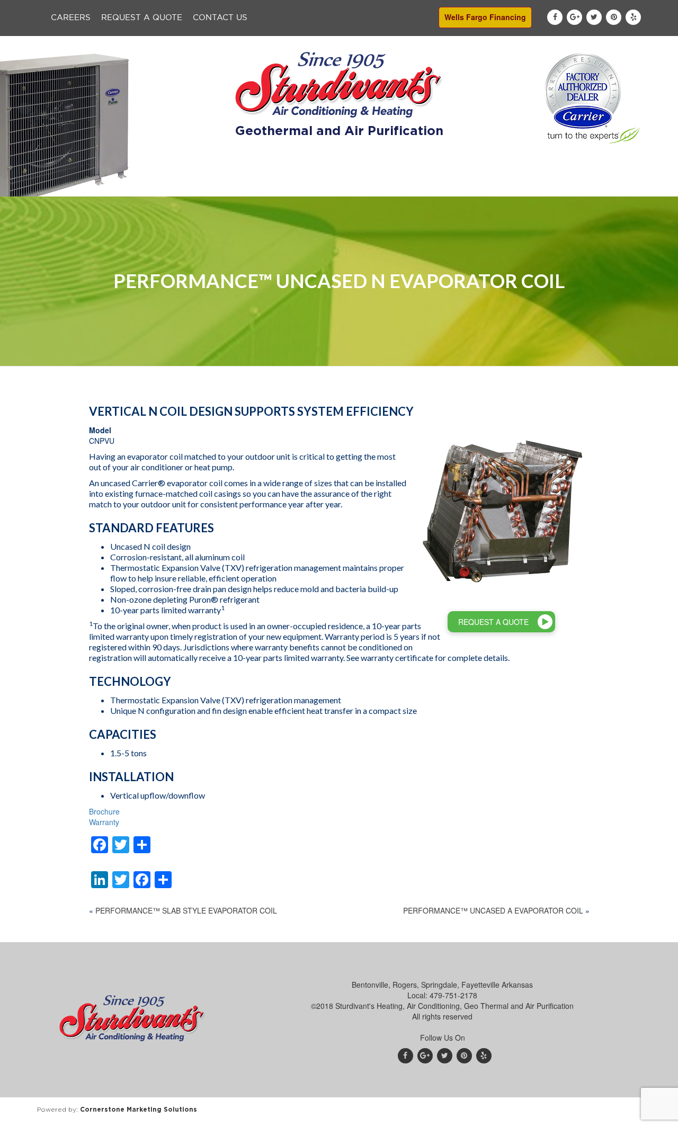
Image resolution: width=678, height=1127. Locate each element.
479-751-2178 (453, 995)
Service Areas (494, 186)
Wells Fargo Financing (485, 17)
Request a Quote (141, 17)
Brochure (104, 811)
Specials (361, 186)
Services (303, 186)
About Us (181, 186)
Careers (71, 17)
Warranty (104, 822)
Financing (422, 186)
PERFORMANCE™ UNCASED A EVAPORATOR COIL (493, 910)
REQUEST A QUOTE (493, 621)
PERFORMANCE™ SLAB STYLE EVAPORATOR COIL (186, 910)
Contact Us (220, 17)
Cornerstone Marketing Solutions (138, 1109)
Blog (556, 186)
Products (243, 186)
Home (124, 186)
